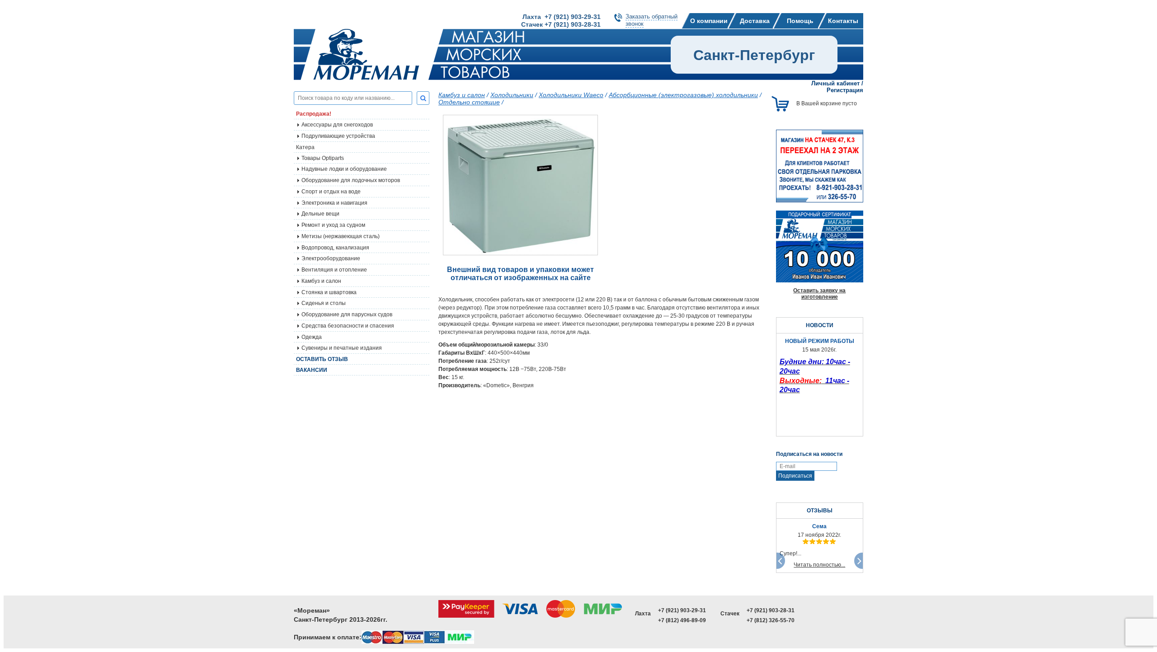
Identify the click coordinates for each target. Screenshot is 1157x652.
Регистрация (845, 90)
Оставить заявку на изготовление (819, 293)
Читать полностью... (819, 565)
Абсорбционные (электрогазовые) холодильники (683, 95)
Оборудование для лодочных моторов (350, 180)
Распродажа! (313, 114)
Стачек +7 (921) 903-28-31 (561, 24)
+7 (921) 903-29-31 (682, 610)
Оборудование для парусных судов (346, 314)
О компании (709, 20)
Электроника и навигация (334, 203)
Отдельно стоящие (469, 102)
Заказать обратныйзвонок (651, 20)
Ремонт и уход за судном (333, 225)
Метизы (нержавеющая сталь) (340, 236)
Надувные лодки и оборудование (344, 169)
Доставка (755, 20)
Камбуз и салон (461, 95)
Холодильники (511, 95)
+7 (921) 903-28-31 (771, 610)
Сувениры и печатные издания (341, 348)
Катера (305, 147)
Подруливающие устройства (338, 136)
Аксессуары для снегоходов (337, 125)
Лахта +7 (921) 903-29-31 (561, 16)
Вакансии (311, 370)
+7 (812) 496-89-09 (682, 620)
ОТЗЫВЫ (819, 510)
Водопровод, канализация (335, 247)
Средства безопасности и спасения (347, 326)
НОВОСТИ (819, 325)
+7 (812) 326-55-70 (771, 620)
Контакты (843, 20)
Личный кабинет (835, 83)
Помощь (800, 20)
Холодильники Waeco (571, 95)
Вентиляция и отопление (334, 270)
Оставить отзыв (322, 359)
